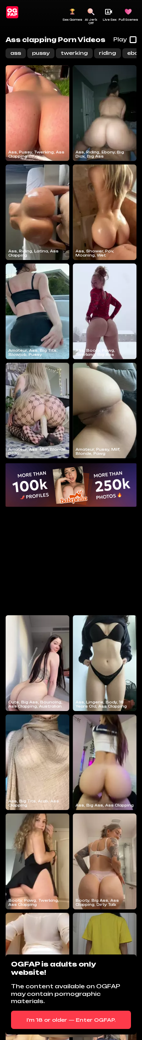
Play (120, 39)
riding (107, 53)
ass (15, 53)
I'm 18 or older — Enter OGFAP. (71, 1020)
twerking (74, 53)
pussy (41, 53)
